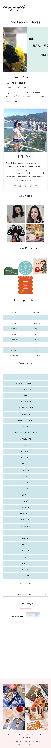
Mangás (25, 501)
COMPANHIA (37, 356)
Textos (25, 569)
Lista (25, 489)
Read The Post (13, 101)
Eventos (25, 458)
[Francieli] (16, 233)
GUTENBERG (14, 345)
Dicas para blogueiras (25, 433)
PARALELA (36, 323)
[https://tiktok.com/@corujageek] (20, 186)
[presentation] (25, 49)
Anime (25, 377)
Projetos (25, 520)
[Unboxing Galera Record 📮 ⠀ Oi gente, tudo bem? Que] (37, 718)
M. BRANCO (14, 356)
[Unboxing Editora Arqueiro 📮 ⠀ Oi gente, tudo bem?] (14, 718)
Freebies (25, 476)
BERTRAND (36, 318)
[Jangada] (25, 285)
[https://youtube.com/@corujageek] (25, 186)
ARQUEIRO (36, 312)
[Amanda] (35, 214)
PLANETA (37, 345)
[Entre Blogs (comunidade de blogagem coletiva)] (33, 614)
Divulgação (25, 439)
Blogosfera (25, 389)
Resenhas (25, 538)
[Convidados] (35, 233)
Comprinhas (25, 402)
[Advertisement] (25, 645)
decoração (25, 414)
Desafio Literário (25, 420)
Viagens (26, 576)
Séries (25, 545)
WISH (37, 329)
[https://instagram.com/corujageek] (15, 186)
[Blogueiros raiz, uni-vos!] (18, 616)
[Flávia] (16, 214)
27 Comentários (30, 88)
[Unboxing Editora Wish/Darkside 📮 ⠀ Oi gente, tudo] (14, 695)
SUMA (14, 323)
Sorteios (25, 551)
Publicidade (25, 526)
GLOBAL (36, 350)
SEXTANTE (14, 350)
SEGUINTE (14, 329)
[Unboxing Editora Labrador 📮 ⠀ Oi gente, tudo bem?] (37, 695)
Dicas (25, 427)
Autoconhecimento (25, 383)
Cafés (25, 395)
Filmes (19, 88)
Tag (25, 557)
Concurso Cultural (25, 408)
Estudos (25, 451)
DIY (25, 445)
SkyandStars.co (25, 744)
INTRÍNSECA (14, 339)
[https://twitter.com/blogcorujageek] (31, 186)
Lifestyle (25, 483)
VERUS (37, 339)
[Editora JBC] (40, 266)
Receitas (25, 532)
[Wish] (25, 268)
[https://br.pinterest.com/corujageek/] (36, 186)
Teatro (25, 563)
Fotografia (25, 470)
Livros (25, 495)
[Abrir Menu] (46, 7)
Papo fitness (25, 513)
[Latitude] (11, 271)
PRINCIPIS (14, 334)
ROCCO (14, 312)
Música (25, 507)
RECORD (36, 334)
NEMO (14, 318)
